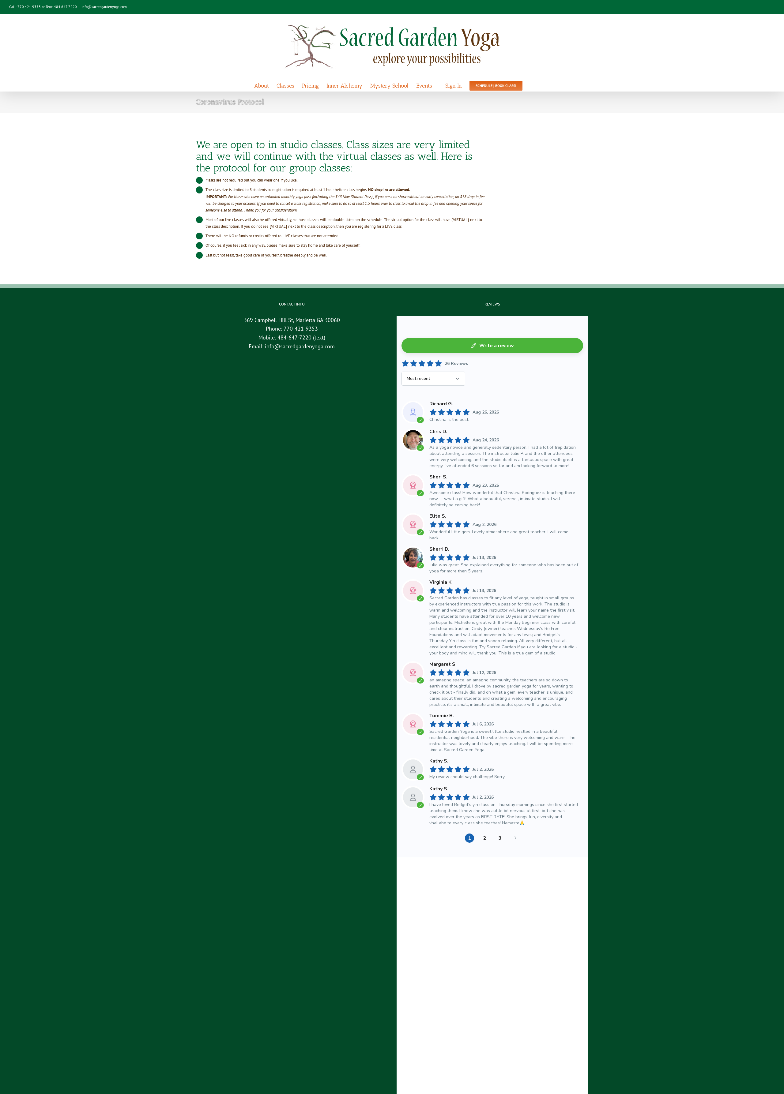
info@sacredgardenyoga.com (104, 6)
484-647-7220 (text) (301, 337)
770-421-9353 (301, 328)
